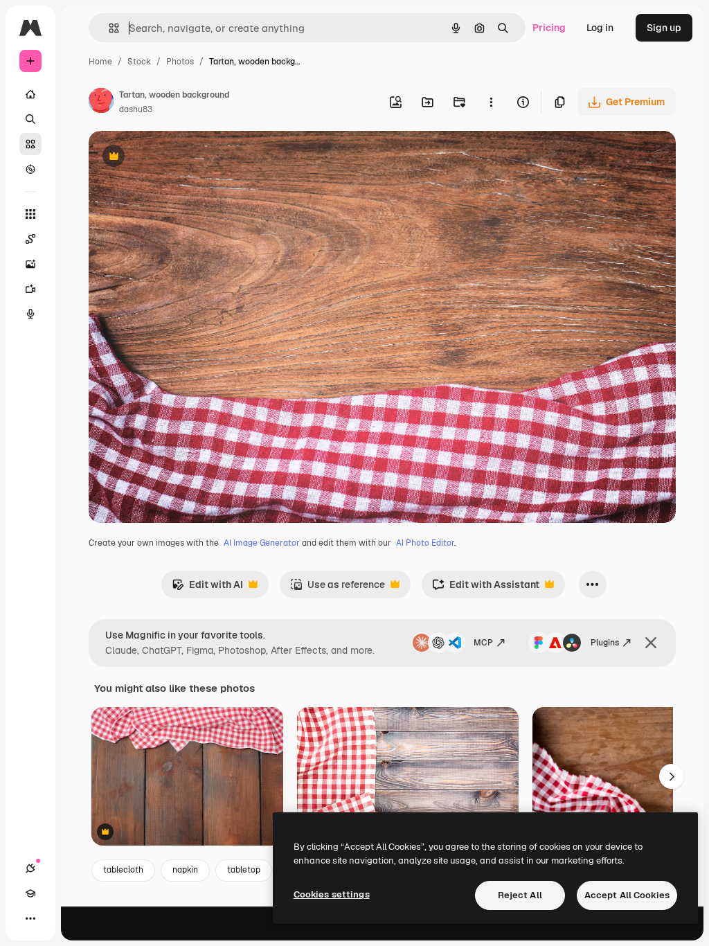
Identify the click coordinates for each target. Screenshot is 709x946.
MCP (483, 642)
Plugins (605, 642)
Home (100, 61)
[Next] (671, 776)
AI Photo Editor (425, 542)
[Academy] (30, 893)
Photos (180, 61)
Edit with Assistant (485, 588)
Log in (599, 27)
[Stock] (30, 144)
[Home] (30, 94)
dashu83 (135, 109)
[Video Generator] (30, 289)
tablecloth (123, 869)
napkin (185, 869)
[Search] (30, 119)
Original (177, 157)
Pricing (549, 27)
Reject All (520, 895)
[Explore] (30, 169)
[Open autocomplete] (108, 28)
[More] (30, 918)
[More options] (491, 102)
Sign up (664, 27)
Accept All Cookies (627, 895)
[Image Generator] (30, 264)
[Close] (651, 642)
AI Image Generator (262, 542)
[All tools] (30, 214)
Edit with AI (207, 588)
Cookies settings (332, 894)
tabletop (243, 869)
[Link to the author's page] (101, 102)
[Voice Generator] (30, 314)
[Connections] (30, 868)
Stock (139, 61)
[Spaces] (30, 239)
